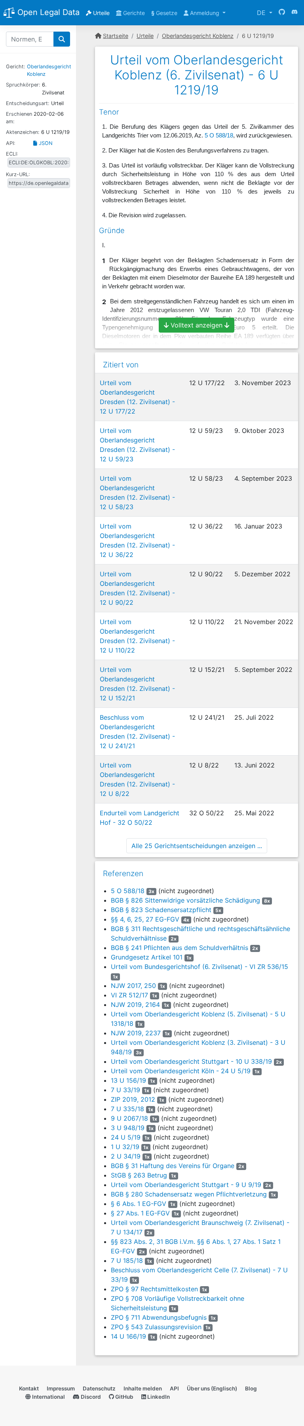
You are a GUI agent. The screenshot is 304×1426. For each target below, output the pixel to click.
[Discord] (294, 13)
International (48, 1397)
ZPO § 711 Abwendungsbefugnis (159, 1317)
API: (10, 143)
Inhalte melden (143, 1388)
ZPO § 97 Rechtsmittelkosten (154, 1289)
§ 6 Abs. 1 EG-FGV (138, 1204)
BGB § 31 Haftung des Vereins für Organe (172, 1166)
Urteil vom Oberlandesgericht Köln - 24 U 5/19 (181, 1071)
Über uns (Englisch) (212, 1388)
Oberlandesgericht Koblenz (198, 35)
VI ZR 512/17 (129, 995)
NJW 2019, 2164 (135, 1004)
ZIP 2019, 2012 (133, 1099)
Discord (90, 1397)
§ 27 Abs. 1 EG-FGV (140, 1213)
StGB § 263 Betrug (139, 1175)
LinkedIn (158, 1397)
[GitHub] (282, 13)
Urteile (100, 12)
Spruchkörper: (23, 85)
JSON (45, 143)
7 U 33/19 (125, 1090)
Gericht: (15, 67)
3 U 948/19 (127, 1128)
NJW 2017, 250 (133, 986)
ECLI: (12, 154)
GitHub (123, 1397)
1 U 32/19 (125, 1147)
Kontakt (29, 1388)
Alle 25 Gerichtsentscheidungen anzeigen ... (196, 846)
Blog (251, 1388)
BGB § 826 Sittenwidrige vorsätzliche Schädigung (185, 900)
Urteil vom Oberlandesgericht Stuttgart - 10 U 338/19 (191, 1061)
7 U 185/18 (127, 1260)
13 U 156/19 (128, 1080)
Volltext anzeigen (196, 325)
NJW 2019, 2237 (136, 1033)
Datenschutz (99, 1388)
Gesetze (164, 12)
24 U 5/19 (126, 1137)
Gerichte (133, 12)
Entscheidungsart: (27, 103)
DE (262, 13)
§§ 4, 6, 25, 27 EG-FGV (145, 919)
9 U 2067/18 (129, 1118)
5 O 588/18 (219, 135)
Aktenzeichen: (23, 132)
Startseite (115, 35)
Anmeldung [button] (204, 12)
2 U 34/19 (126, 1156)
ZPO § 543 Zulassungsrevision (156, 1327)
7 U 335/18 (127, 1109)
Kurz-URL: (18, 174)
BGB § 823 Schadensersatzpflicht (161, 910)
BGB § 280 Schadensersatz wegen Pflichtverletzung (189, 1194)
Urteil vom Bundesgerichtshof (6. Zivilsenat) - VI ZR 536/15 (199, 967)
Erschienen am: (19, 117)
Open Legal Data (47, 12)
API (174, 1388)
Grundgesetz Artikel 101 (146, 957)
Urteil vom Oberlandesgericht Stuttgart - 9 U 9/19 (186, 1185)
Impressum (61, 1388)
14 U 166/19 (128, 1336)
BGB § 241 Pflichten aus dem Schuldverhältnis (179, 948)
